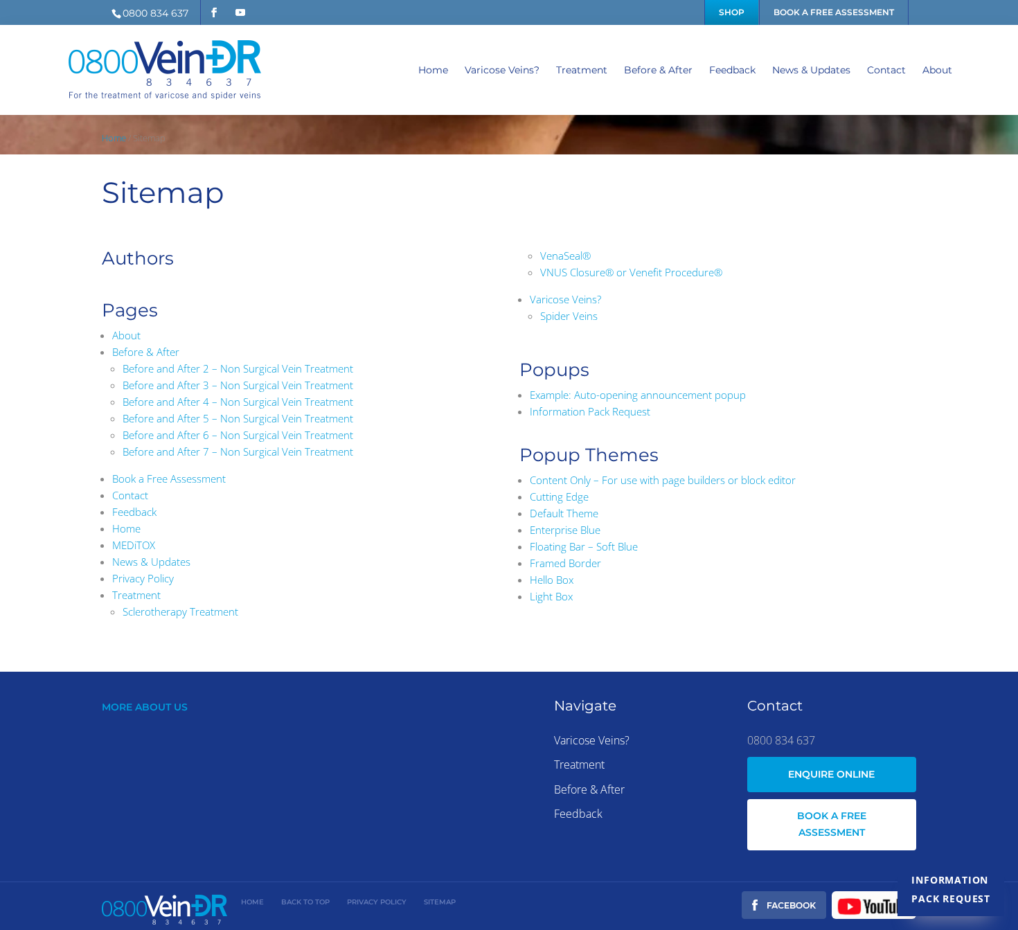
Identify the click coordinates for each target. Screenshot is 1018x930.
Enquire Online (831, 774)
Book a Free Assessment (834, 12)
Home (433, 70)
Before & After (658, 70)
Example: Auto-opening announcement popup (638, 395)
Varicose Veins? (502, 70)
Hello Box (551, 580)
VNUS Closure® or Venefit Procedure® (631, 272)
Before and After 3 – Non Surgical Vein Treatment (238, 385)
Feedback (732, 70)
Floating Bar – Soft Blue (584, 546)
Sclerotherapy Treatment (180, 611)
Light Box (551, 596)
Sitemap (440, 901)
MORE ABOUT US (145, 707)
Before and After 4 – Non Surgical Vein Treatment (238, 402)
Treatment (581, 70)
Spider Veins (569, 316)
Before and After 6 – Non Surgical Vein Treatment (238, 435)
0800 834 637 (155, 13)
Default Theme (564, 513)
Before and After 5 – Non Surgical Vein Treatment (238, 418)
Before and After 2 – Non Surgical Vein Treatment (238, 368)
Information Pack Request (950, 889)
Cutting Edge (559, 496)
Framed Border (565, 563)
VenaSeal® (565, 255)
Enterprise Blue (565, 530)
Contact (886, 70)
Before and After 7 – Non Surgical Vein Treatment (238, 451)
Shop (731, 12)
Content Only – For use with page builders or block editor (663, 480)
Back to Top (305, 901)
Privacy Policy (143, 578)
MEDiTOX (133, 545)
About (937, 70)
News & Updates (811, 70)
